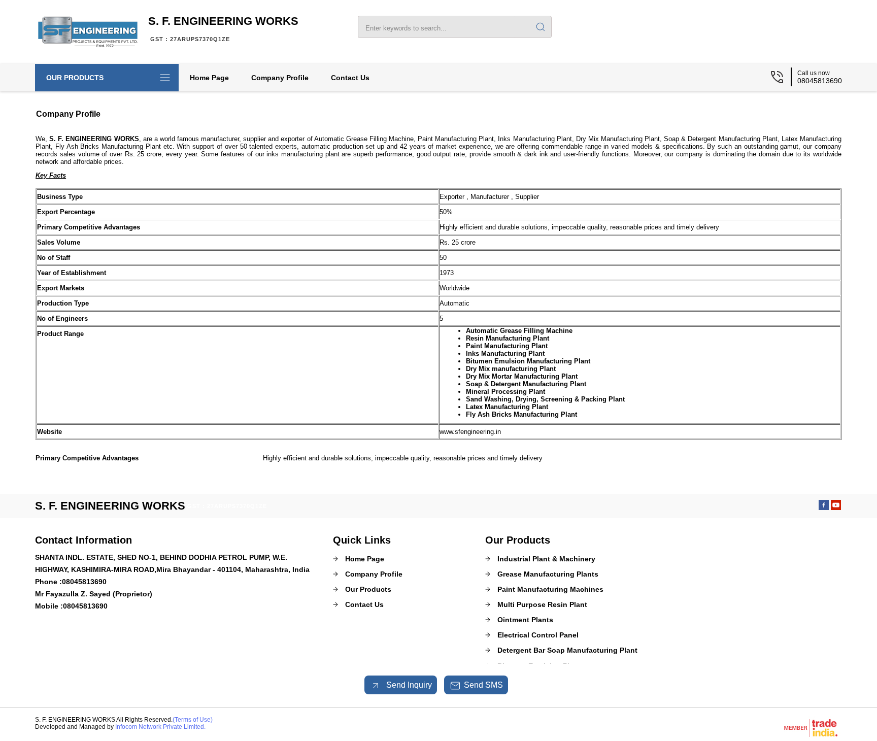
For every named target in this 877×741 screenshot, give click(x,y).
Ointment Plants (525, 620)
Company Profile (280, 78)
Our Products (75, 78)
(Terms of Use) (193, 719)
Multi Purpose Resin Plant (542, 604)
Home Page (209, 78)
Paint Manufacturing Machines (550, 589)
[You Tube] (836, 507)
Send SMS (483, 685)
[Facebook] (824, 507)
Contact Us (350, 78)
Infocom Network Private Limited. (160, 726)
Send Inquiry (408, 685)
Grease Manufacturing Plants (547, 574)
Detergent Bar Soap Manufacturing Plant (567, 650)
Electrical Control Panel (538, 635)
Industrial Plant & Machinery (546, 559)
